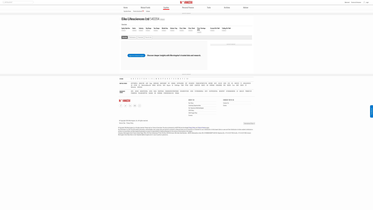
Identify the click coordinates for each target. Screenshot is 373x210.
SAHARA (151, 93)
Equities (166, 7)
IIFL (232, 83)
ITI (241, 83)
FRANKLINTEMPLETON (201, 83)
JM (131, 85)
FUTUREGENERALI (199, 91)
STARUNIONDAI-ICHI (169, 93)
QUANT (191, 85)
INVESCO (237, 83)
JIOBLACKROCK (247, 83)
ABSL (132, 91)
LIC (139, 85)
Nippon (168, 85)
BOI (169, 83)
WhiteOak (133, 87)
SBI (207, 85)
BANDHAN (156, 83)
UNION (242, 85)
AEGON (137, 91)
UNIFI (237, 85)
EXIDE (191, 91)
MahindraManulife (146, 85)
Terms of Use (122, 123)
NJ (172, 85)
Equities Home (127, 11)
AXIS (147, 83)
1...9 (187, 79)
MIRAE (154, 85)
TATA (224, 85)
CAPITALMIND (180, 83)
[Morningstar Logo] (186, 2)
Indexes (148, 11)
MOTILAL (159, 85)
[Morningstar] (129, 100)
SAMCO (203, 85)
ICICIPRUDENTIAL (213, 91)
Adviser (245, 7)
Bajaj (151, 83)
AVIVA (150, 91)
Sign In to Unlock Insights (136, 56)
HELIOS (220, 83)
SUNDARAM (219, 85)
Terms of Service (202, 128)
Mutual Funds (145, 7)
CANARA (173, 83)
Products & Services (356, 2)
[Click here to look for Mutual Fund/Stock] (3, 2)
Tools (209, 7)
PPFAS (186, 85)
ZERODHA (139, 87)
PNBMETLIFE (248, 91)
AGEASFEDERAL (144, 91)
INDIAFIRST (222, 91)
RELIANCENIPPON (142, 93)
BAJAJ (155, 91)
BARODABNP (163, 83)
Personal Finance (188, 7)
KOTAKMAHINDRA (230, 91)
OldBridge (177, 85)
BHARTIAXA (161, 91)
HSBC (224, 83)
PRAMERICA (134, 93)
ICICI (229, 83)
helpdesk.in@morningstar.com (144, 135)
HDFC (215, 83)
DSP (186, 83)
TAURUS (229, 85)
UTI (246, 85)
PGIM (182, 85)
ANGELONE (141, 83)
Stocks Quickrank (138, 11)
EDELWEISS (191, 83)
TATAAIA (177, 93)
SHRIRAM (212, 85)
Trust (233, 85)
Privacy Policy (129, 123)
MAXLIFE (242, 91)
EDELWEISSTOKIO (184, 91)
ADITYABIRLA (134, 83)
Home (125, 7)
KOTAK (135, 85)
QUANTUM (197, 85)
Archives (227, 7)
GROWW (210, 83)
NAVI (164, 85)
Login (367, 2)
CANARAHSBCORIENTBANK (172, 91)
